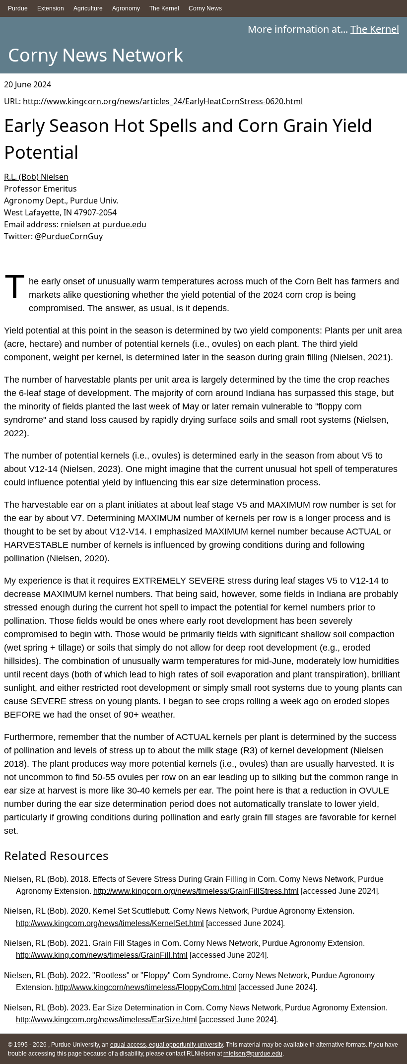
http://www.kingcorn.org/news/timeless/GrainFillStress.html (196, 890)
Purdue (18, 8)
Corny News (205, 8)
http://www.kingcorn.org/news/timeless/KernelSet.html (110, 923)
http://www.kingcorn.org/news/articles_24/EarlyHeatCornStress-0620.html (163, 101)
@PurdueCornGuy (69, 236)
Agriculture (88, 8)
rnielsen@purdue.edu (252, 1053)
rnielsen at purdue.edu (103, 224)
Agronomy (126, 8)
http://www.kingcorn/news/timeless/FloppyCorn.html (145, 987)
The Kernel (164, 8)
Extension (50, 8)
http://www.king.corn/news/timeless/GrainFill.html (102, 954)
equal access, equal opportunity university (166, 1044)
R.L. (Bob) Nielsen (36, 176)
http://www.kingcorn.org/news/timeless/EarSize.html (106, 1019)
